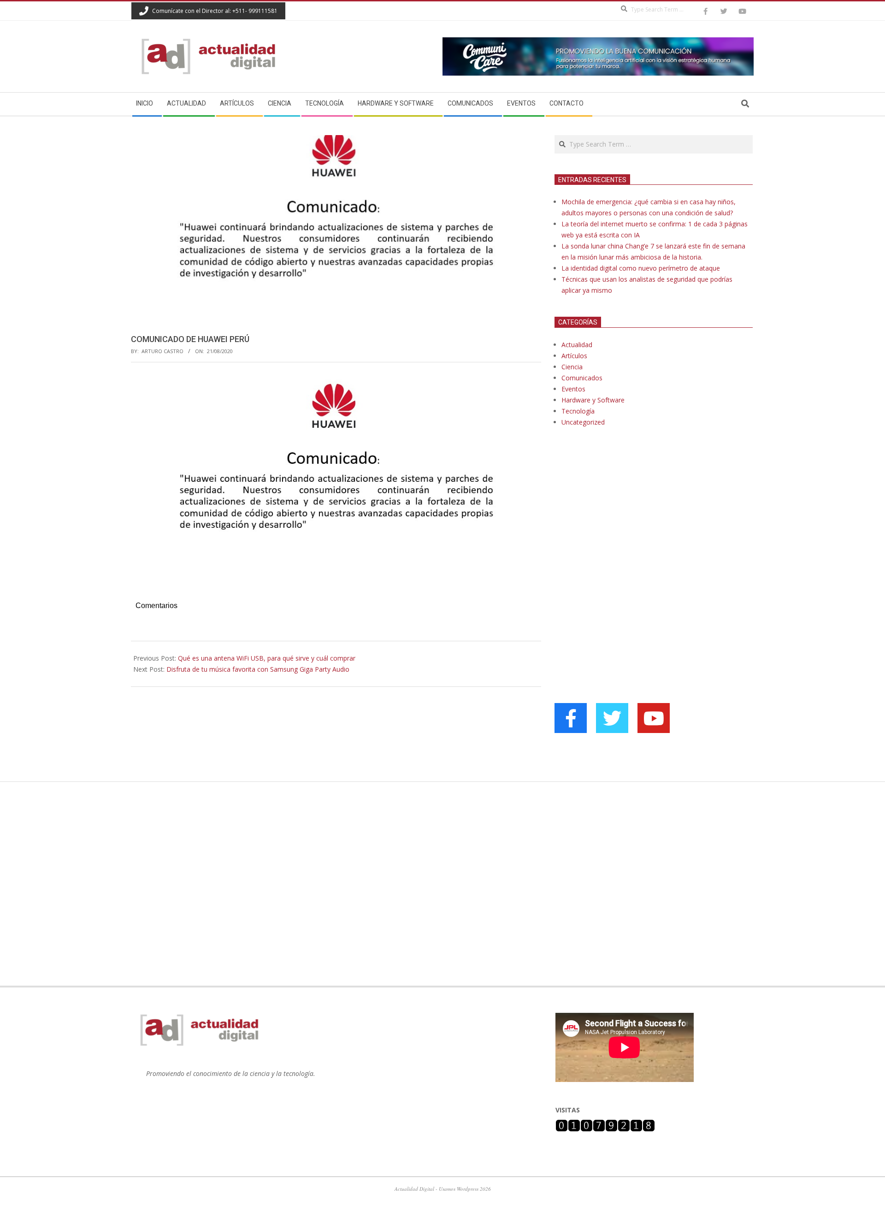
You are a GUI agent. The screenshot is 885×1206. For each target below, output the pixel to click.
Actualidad (576, 344)
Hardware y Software (593, 400)
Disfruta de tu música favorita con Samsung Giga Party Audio (257, 669)
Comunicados (581, 377)
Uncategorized (583, 422)
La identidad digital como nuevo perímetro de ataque (640, 268)
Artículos (574, 355)
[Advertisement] (624, 528)
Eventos (573, 388)
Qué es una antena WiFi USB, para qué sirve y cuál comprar (266, 658)
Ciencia (572, 366)
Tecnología (578, 411)
